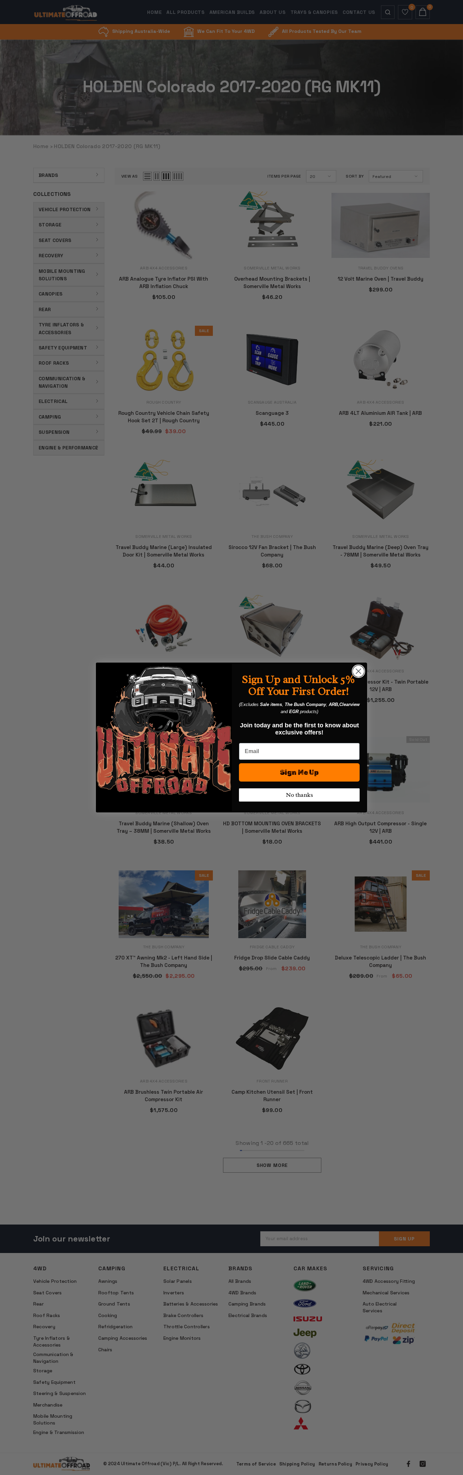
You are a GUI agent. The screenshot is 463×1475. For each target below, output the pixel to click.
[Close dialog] (358, 671)
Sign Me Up (299, 772)
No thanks (299, 795)
